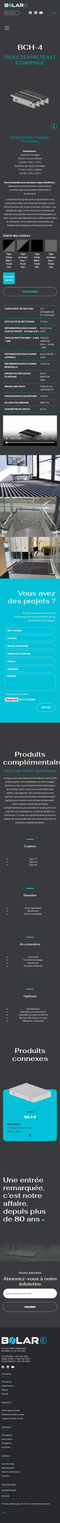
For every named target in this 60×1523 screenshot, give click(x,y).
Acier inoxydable (33, 913)
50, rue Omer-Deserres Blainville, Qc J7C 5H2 (14, 1349)
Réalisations (9, 1484)
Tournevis (33, 956)
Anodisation (33, 1008)
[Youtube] (41, 12)
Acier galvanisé (33, 907)
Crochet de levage (33, 959)
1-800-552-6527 (22, 1358)
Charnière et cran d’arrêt (33, 1011)
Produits (6, 1402)
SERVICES (6, 1427)
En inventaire (9, 1490)
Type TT (33, 858)
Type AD (33, 864)
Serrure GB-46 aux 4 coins (33, 1017)
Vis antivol (33, 962)
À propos (6, 1374)
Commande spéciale (8, 278)
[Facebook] (30, 12)
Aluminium (33, 910)
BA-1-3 (30, 1116)
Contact (6, 1456)
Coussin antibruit (33, 965)
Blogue (6, 1496)
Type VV (33, 861)
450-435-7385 (21, 1356)
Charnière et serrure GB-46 (33, 1014)
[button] (4, 1100)
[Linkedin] (35, 12)
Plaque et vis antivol (33, 1020)
